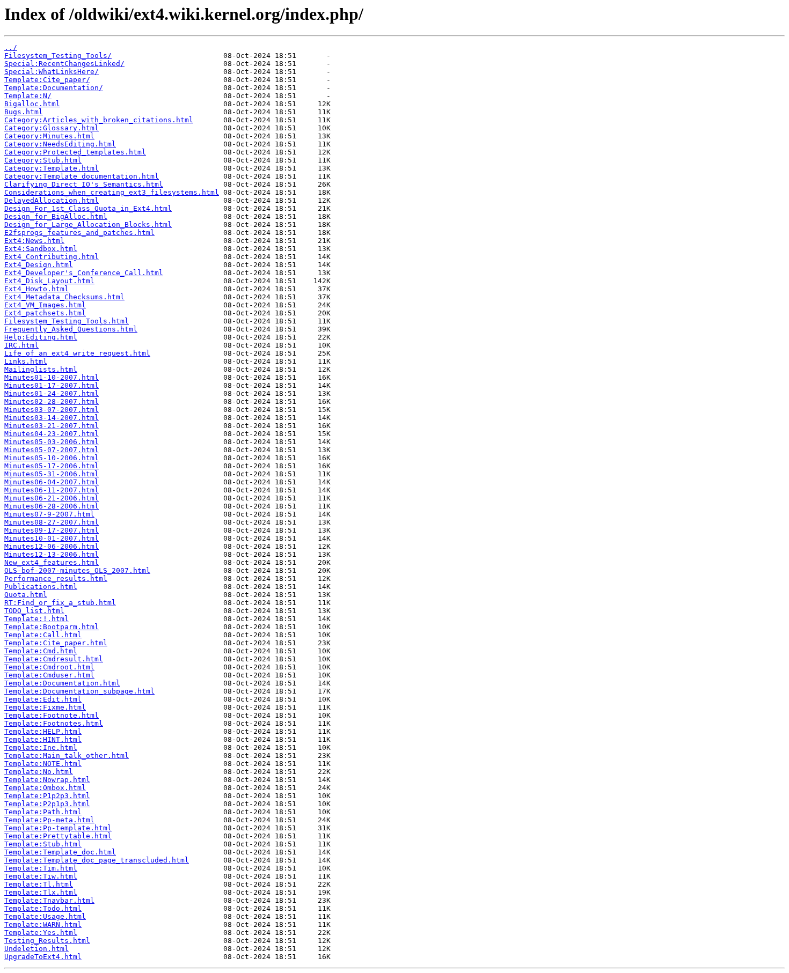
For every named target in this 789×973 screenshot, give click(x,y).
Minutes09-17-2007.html (51, 530)
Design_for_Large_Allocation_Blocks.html (88, 224)
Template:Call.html (43, 635)
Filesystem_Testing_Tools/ (58, 55)
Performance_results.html (55, 578)
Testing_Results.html (47, 941)
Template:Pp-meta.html (49, 820)
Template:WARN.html (43, 924)
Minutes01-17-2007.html (51, 385)
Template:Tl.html (38, 884)
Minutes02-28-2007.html (51, 401)
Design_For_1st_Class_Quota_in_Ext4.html (88, 208)
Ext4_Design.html (38, 265)
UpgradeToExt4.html (43, 957)
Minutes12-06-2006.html (51, 546)
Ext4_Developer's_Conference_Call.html (83, 273)
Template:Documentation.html (62, 683)
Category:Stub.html (43, 160)
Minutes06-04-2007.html (51, 482)
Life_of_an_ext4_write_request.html (77, 353)
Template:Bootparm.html (51, 627)
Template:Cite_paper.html (55, 643)
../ (10, 47)
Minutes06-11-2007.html (51, 490)
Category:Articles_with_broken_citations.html (98, 120)
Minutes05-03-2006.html (51, 442)
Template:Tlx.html (40, 892)
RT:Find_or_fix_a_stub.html (60, 603)
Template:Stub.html (43, 844)
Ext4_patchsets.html (45, 313)
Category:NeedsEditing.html (60, 144)
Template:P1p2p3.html (47, 796)
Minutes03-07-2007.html (51, 410)
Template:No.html (38, 772)
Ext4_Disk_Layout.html (49, 281)
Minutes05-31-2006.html (51, 474)
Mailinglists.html (40, 369)
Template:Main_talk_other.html (66, 755)
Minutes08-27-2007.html (51, 522)
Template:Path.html (43, 812)
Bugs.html (23, 112)
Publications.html (40, 587)
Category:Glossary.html (51, 128)
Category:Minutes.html (49, 136)
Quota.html (25, 595)
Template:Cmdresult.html (53, 659)
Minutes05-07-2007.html (51, 450)
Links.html (25, 361)
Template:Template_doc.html (60, 852)
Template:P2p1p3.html (47, 804)
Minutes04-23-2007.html (51, 434)
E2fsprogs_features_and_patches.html (79, 232)
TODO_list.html (34, 611)
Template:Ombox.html (45, 788)
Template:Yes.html (40, 932)
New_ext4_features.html (51, 562)
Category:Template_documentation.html (81, 176)
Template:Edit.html (43, 699)
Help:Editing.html (40, 337)
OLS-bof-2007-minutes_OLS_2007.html (77, 570)
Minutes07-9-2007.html (49, 514)
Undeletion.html (36, 949)
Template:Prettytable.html (58, 836)
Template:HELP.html (43, 731)
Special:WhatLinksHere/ (51, 72)
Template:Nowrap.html (47, 780)
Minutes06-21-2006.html (51, 498)
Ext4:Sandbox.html (40, 249)
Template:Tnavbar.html (49, 900)
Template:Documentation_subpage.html (79, 691)
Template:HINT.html (43, 739)
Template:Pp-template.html (58, 828)
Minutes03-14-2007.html (51, 418)
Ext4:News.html (34, 241)
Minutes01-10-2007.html (51, 377)
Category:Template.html (51, 168)
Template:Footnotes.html (53, 723)
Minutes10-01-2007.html (51, 538)
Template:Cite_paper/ (47, 80)
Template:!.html (36, 619)
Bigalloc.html (32, 104)
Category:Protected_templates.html (75, 152)
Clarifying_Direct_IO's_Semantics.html (83, 184)
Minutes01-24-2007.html (51, 393)
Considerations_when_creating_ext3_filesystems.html (111, 192)
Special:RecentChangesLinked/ (64, 64)
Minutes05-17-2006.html (51, 466)
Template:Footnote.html (51, 715)
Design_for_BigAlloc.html (55, 216)
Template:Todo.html (43, 908)
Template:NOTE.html (43, 764)
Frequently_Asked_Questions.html (70, 329)
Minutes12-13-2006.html (51, 554)
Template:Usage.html (45, 916)
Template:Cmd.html (40, 651)
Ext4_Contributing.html (51, 257)
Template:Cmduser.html (49, 675)
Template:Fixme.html (45, 707)
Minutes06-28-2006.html (51, 506)
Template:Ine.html (40, 747)
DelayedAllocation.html (51, 200)
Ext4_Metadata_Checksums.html (64, 297)
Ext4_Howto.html (36, 289)
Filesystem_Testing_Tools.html (66, 321)
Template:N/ (28, 96)
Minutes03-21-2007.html (51, 426)
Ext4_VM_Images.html (45, 305)
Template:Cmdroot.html (49, 667)
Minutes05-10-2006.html (51, 458)
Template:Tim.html (40, 868)
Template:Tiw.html (40, 876)
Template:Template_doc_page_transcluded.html (96, 860)
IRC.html (21, 345)
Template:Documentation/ (53, 88)
